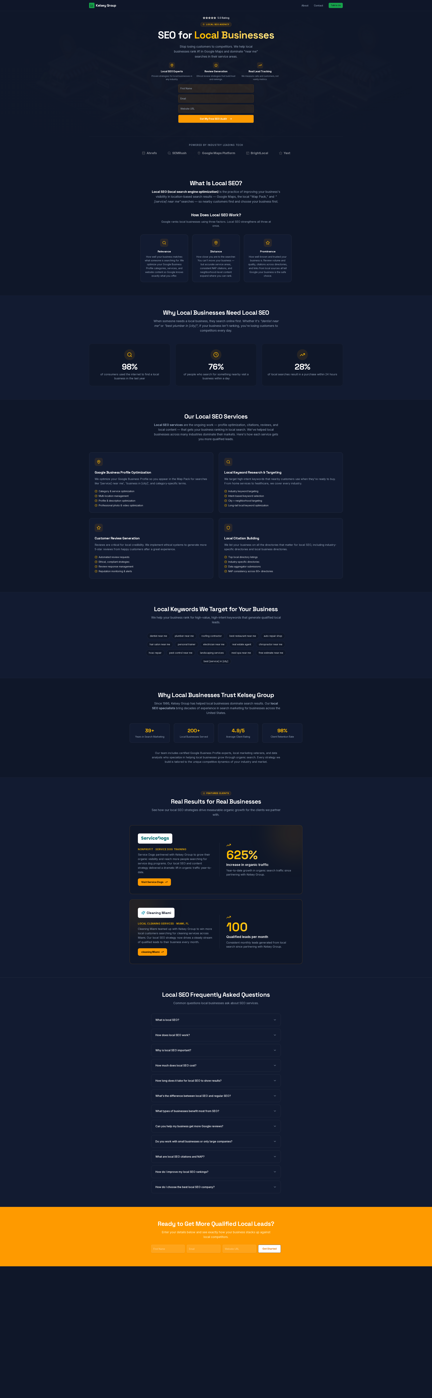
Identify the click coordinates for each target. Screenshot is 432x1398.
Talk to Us (336, 5)
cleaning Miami (150, 951)
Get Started (269, 1248)
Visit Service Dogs (152, 882)
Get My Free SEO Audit (213, 118)
